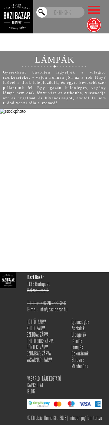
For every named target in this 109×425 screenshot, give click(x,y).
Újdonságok (80, 322)
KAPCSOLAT (35, 386)
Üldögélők (78, 335)
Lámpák (77, 348)
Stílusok (77, 360)
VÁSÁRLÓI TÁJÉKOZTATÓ (44, 379)
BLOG (31, 392)
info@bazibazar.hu (53, 310)
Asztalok (77, 329)
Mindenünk (79, 367)
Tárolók (76, 341)
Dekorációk (79, 354)
